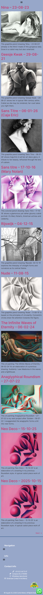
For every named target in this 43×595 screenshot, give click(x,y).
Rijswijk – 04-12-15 (17, 224)
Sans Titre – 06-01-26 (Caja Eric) (19, 113)
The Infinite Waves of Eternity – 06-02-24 (18, 325)
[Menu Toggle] (21, 2)
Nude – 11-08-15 (15, 273)
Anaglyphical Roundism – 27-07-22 (20, 379)
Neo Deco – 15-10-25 (18, 429)
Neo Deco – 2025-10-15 (21, 481)
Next (39, 533)
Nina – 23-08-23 (15, 7)
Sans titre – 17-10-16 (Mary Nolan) (18, 169)
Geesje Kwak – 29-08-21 (19, 56)
